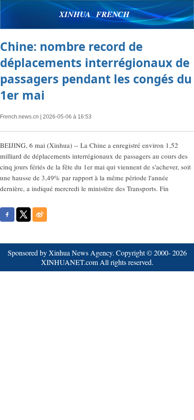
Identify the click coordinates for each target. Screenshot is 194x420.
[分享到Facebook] (7, 214)
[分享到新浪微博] (39, 214)
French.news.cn (19, 117)
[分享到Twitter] (23, 214)
